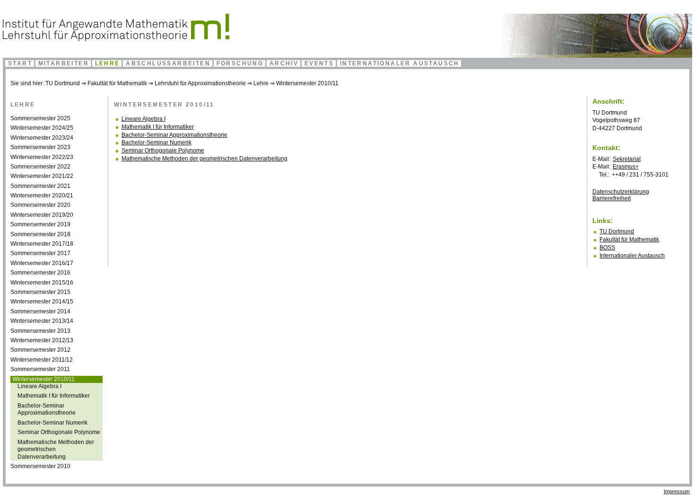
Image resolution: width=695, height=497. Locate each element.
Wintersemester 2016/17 (41, 263)
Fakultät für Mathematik (117, 83)
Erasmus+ (626, 166)
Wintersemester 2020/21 (41, 195)
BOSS (607, 247)
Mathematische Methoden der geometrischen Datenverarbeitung (204, 158)
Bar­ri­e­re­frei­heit (611, 198)
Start (20, 63)
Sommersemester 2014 (40, 311)
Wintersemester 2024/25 (41, 127)
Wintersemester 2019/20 (41, 215)
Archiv (283, 63)
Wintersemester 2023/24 (41, 137)
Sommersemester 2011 (40, 369)
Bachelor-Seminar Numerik (52, 422)
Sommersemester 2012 (40, 349)
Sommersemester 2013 (40, 331)
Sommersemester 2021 (40, 186)
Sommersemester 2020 (40, 205)
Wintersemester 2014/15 (41, 301)
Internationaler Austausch (400, 63)
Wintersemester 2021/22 (41, 176)
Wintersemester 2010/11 (307, 83)
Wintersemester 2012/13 (41, 340)
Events (319, 63)
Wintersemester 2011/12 (41, 359)
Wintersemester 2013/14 (41, 321)
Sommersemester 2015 (40, 292)
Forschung (240, 63)
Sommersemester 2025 (40, 118)
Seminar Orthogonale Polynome (58, 432)
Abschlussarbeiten (168, 63)
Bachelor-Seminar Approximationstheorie (46, 409)
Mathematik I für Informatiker (53, 395)
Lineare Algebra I (39, 386)
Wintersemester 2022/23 (41, 157)
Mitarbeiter (63, 63)
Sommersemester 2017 (40, 253)
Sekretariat (627, 159)
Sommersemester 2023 (40, 147)
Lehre (107, 63)
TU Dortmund (62, 83)
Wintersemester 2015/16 (41, 282)
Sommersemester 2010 (40, 466)
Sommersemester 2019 (40, 224)
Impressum (677, 491)
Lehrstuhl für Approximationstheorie (200, 83)
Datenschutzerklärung (620, 191)
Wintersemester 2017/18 (41, 243)
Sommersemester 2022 (40, 166)
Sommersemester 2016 (40, 272)
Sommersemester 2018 (40, 234)
